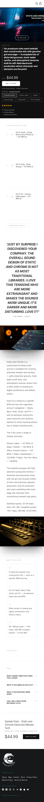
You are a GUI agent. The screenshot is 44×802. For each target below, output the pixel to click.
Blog (9, 777)
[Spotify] (21, 789)
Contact (16, 777)
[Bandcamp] (3, 789)
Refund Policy (7, 780)
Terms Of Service (20, 780)
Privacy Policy (31, 777)
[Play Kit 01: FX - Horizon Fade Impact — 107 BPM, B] (12, 196)
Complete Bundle (9, 95)
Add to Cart (11, 83)
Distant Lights (24, 95)
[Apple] (24, 789)
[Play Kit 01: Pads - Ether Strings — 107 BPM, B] (12, 165)
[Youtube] (28, 789)
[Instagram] (10, 789)
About (4, 777)
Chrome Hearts (9, 99)
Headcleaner (22, 99)
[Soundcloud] (17, 789)
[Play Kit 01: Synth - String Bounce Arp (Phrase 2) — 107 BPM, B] (12, 134)
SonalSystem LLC (13, 795)
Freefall (35, 95)
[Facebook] (7, 789)
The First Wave (35, 99)
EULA (23, 777)
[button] (7, 105)
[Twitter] (14, 789)
